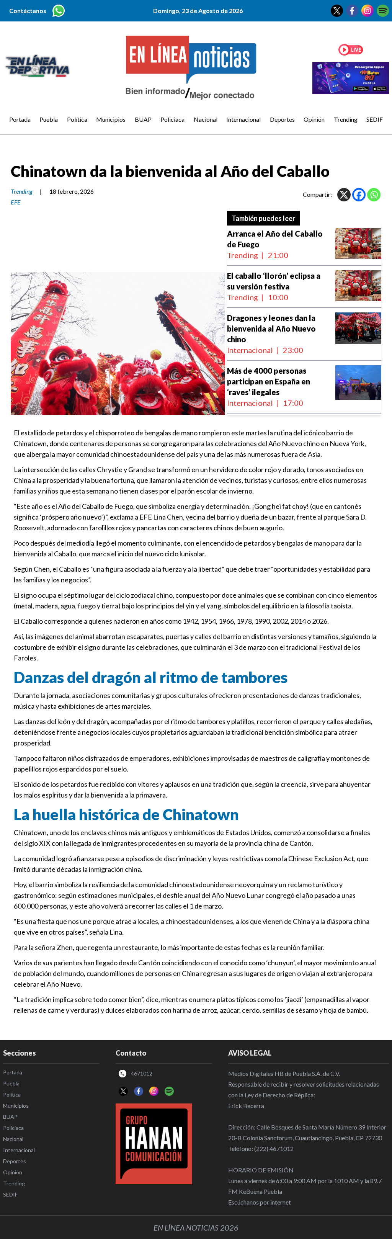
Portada (20, 119)
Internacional (243, 119)
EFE (16, 202)
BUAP (143, 119)
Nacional (205, 119)
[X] (344, 194)
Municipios (111, 119)
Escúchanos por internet (259, 1202)
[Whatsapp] (374, 194)
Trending (346, 119)
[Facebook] (359, 194)
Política (77, 119)
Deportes (282, 119)
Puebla (48, 119)
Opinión (314, 119)
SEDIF (374, 119)
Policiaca (172, 119)
